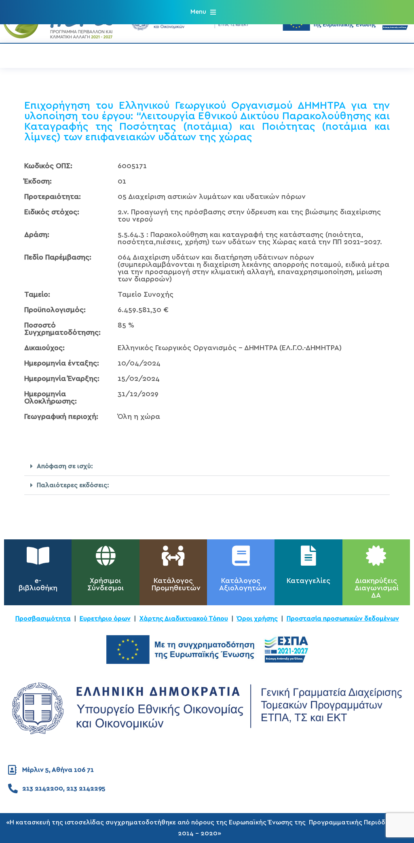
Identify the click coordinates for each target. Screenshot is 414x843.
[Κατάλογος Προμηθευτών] (173, 555)
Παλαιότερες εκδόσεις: (73, 485)
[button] (203, 11)
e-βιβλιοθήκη (38, 584)
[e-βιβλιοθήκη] (38, 555)
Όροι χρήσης (257, 618)
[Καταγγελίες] (308, 555)
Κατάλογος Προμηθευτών (176, 584)
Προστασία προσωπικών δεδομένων (343, 618)
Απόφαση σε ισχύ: (65, 466)
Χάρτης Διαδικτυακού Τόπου (183, 618)
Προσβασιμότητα (43, 618)
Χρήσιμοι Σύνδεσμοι (105, 584)
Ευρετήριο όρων (105, 618)
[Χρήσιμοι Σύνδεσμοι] (105, 555)
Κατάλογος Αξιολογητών (242, 584)
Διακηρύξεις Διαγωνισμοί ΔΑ (377, 588)
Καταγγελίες (308, 581)
